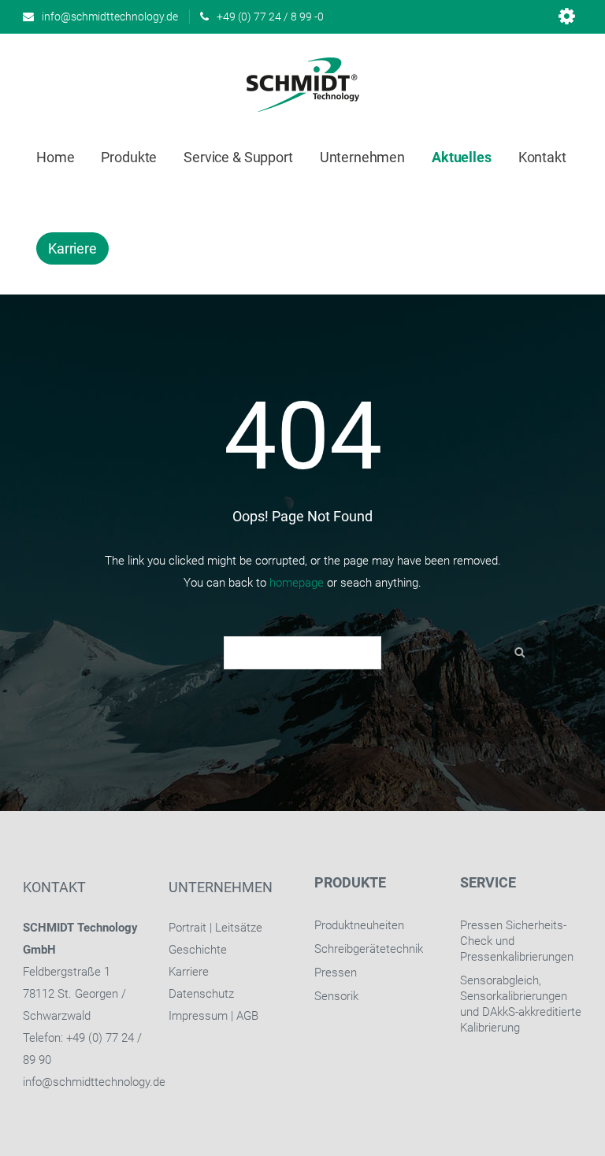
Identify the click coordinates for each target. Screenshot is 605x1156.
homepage (296, 583)
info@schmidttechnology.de (94, 1082)
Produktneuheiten (359, 925)
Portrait (187, 928)
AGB (247, 1016)
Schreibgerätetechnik (368, 949)
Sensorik (336, 996)
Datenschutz (201, 994)
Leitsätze (238, 928)
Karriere (189, 972)
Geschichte (198, 950)
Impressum (198, 1016)
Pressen (335, 972)
